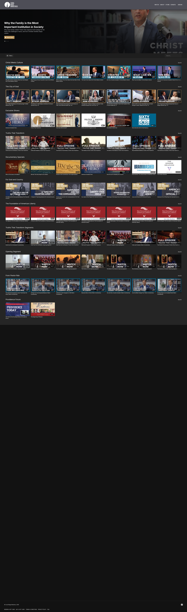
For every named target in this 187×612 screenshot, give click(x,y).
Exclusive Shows (12, 110)
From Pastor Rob (13, 275)
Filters (10, 55)
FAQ (48, 609)
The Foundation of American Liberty (20, 203)
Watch (157, 4)
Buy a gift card (20, 609)
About (162, 4)
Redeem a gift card (9, 609)
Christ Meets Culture (14, 62)
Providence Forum (13, 299)
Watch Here (10, 37)
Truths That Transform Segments (19, 227)
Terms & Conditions (31, 609)
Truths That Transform (15, 133)
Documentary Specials (15, 157)
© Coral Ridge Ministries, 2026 (11, 604)
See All (179, 62)
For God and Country (14, 179)
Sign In (180, 4)
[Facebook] (182, 605)
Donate (173, 4)
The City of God (12, 86)
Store (167, 4)
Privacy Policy (42, 609)
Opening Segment (13, 251)
